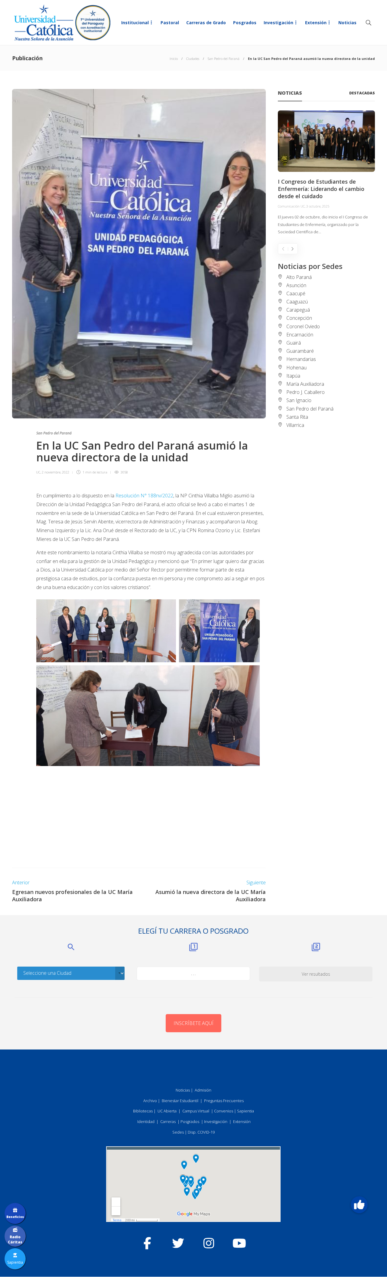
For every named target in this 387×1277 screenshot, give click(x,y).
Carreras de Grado (206, 22)
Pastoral (170, 22)
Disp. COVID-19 (201, 1132)
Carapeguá (298, 309)
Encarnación (299, 334)
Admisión (203, 1090)
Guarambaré (300, 351)
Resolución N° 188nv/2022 (143, 495)
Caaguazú (297, 301)
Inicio (174, 58)
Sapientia (245, 1111)
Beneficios (15, 1217)
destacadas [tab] (362, 93)
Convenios (223, 1111)
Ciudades (192, 58)
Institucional (135, 22)
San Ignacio (298, 400)
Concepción (299, 318)
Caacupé (295, 293)
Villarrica (295, 425)
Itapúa (293, 375)
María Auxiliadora (305, 384)
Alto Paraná (299, 277)
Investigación (278, 22)
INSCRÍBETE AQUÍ (193, 1023)
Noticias (347, 22)
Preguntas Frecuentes (224, 1100)
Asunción (296, 285)
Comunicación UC (291, 206)
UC (38, 472)
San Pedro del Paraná (223, 58)
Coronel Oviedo (303, 326)
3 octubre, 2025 (317, 206)
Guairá (293, 342)
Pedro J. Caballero (305, 392)
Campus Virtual (195, 1111)
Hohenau (296, 367)
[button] (359, 1204)
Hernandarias (301, 359)
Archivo (150, 1100)
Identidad (145, 1121)
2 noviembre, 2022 (55, 472)
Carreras (168, 1121)
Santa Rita (297, 417)
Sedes (178, 1132)
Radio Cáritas (15, 1239)
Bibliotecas (143, 1111)
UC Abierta (167, 1111)
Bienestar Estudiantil (180, 1100)
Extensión (316, 22)
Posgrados (244, 22)
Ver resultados (316, 974)
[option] (326, 173)
